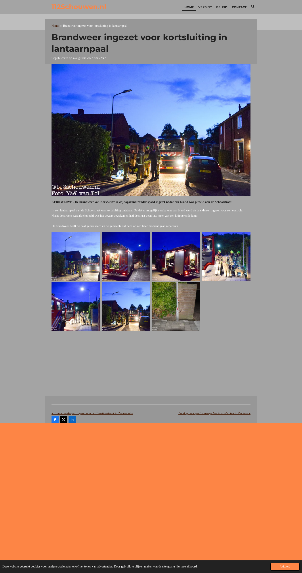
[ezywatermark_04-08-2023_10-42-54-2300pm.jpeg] (176, 256)
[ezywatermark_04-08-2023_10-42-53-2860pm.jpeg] (76, 256)
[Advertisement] (151, 365)
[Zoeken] (253, 6)
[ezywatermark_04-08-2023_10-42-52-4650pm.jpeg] (226, 256)
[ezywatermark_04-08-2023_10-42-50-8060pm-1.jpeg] (126, 307)
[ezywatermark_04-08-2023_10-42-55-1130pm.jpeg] (126, 256)
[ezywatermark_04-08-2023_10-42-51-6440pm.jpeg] (76, 307)
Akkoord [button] (285, 566)
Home (55, 25)
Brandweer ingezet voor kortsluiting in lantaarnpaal (95, 25)
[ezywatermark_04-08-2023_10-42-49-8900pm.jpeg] (176, 307)
